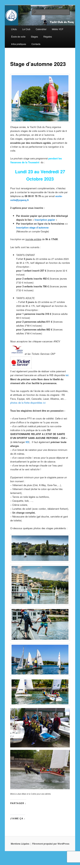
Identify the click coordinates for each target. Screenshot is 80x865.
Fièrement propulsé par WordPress (50, 843)
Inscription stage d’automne (32, 227)
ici (67, 375)
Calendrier (41, 29)
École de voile (18, 36)
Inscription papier (45, 219)
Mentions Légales (20, 843)
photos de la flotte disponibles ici (28, 402)
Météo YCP (57, 29)
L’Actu (14, 29)
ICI (27, 442)
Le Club (26, 29)
